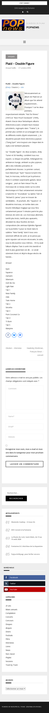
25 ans (8, 606)
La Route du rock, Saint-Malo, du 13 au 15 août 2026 (26, 538)
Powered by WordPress (10, 707)
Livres (8, 646)
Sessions (9, 661)
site (22, 87)
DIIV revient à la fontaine (24, 8)
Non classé (10, 654)
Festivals (9, 635)
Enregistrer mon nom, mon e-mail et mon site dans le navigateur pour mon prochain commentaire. (24, 452)
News (8, 650)
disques (9, 628)
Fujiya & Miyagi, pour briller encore (25, 554)
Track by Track (12, 665)
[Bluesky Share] (14, 335)
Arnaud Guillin (11, 68)
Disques (11, 57)
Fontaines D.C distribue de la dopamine (27, 546)
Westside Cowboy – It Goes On (23, 522)
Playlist (8, 657)
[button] (23, 12)
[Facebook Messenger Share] (20, 335)
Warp (8, 87)
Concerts (9, 617)
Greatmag (29, 707)
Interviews (10, 643)
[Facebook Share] (8, 335)
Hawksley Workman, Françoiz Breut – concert (35, 351)
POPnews (32, 27)
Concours (9, 620)
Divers (8, 631)
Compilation (10, 613)
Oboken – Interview (13, 348)
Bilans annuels (11, 609)
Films (8, 639)
